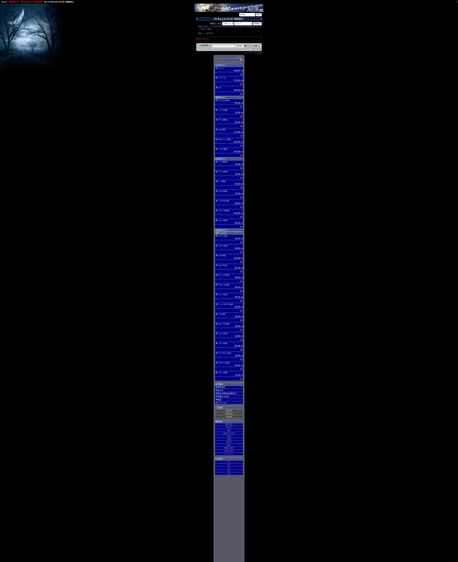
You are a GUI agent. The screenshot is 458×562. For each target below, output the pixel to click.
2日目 (220, 26)
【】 (229, 468)
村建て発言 (229, 448)
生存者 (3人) (220, 65)
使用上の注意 (250, 46)
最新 (210, 29)
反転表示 (229, 417)
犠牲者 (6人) (220, 97)
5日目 (236, 26)
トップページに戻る (253, 53)
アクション (229, 454)
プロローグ (207, 26)
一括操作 (219, 408)
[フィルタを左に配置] (241, 60)
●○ (229, 462)
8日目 (252, 26)
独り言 (229, 427)
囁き (229, 430)
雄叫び (229, 442)
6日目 (241, 26)
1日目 (215, 26)
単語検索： (205, 45)
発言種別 (219, 384)
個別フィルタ (216, 23)
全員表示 (229, 411)
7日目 (247, 26)
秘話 (229, 445)
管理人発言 (229, 451)
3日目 (225, 26)
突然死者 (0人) (221, 230)
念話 (229, 439)
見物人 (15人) (221, 233)
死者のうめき (229, 433)
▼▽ (229, 465)
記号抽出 (219, 459)
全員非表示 (229, 414)
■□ (229, 474)
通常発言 (229, 424)
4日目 (231, 26)
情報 (200, 26)
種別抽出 (219, 422)
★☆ (229, 471)
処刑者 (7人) (220, 159)
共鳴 (229, 436)
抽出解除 (256, 49)
